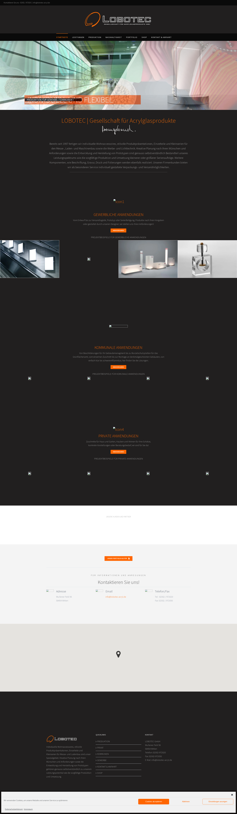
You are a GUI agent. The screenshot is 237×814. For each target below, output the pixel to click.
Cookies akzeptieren (153, 801)
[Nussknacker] (207, 258)
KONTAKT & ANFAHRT (107, 766)
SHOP (99, 773)
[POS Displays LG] (148, 258)
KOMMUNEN (103, 754)
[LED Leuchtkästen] (29, 258)
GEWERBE (102, 760)
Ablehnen (186, 801)
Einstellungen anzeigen (218, 801)
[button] (232, 795)
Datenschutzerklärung (14, 809)
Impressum (28, 809)
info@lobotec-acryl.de (41, 2)
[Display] (89, 259)
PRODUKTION (103, 741)
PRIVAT (100, 747)
